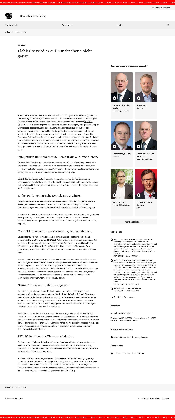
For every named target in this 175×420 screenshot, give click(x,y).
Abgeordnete (11, 24)
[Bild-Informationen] (129, 98)
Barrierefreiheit (142, 398)
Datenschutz (155, 398)
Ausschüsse (67, 24)
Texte (119, 24)
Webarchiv (9, 32)
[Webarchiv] (25, 16)
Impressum (166, 398)
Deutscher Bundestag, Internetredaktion (129, 353)
